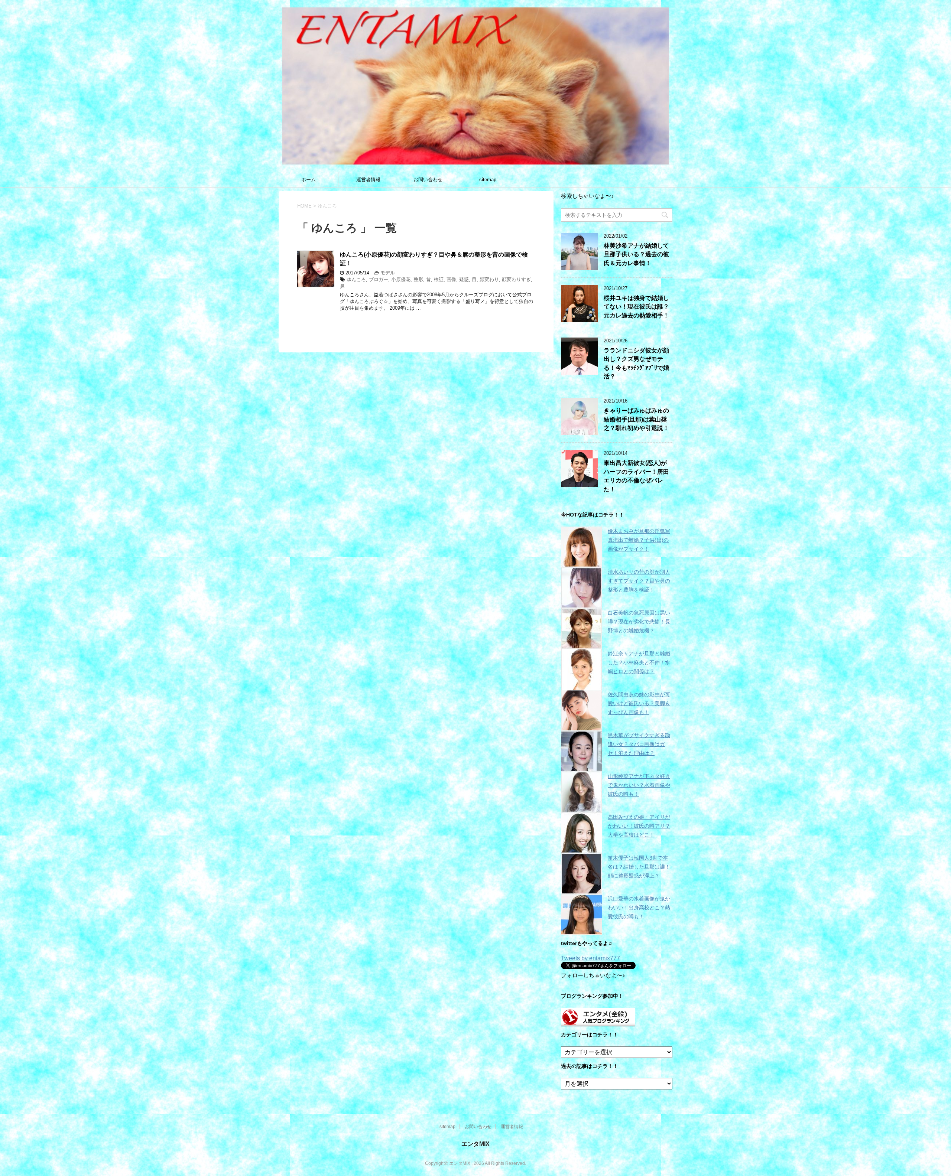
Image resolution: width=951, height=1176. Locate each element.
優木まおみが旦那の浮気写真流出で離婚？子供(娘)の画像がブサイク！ (639, 540)
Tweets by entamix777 (590, 958)
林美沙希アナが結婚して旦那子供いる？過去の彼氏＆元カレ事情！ (636, 254)
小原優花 (400, 279)
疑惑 (464, 279)
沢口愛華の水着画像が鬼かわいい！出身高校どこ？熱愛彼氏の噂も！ (639, 907)
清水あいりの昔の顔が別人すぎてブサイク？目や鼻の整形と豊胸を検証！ (639, 581)
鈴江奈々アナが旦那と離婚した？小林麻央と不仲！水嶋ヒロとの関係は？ (639, 662)
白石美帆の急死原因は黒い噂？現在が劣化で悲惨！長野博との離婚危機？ (639, 621)
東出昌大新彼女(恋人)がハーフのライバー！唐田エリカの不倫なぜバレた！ (636, 476)
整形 (418, 279)
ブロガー (378, 279)
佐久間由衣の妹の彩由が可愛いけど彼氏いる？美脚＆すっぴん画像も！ (639, 703)
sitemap (487, 179)
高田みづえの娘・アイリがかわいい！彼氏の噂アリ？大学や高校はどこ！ (639, 826)
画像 (451, 279)
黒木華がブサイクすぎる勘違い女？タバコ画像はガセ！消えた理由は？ (639, 744)
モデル (387, 273)
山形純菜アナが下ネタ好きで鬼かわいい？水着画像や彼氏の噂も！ (639, 785)
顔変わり (489, 279)
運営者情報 (368, 179)
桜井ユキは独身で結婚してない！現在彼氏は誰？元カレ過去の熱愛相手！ (636, 307)
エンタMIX (475, 1144)
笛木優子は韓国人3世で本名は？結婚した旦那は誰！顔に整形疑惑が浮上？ (639, 867)
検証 (439, 279)
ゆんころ (356, 279)
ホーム (308, 179)
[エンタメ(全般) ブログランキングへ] (598, 1023)
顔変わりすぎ (516, 279)
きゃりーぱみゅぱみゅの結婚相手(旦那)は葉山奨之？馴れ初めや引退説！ (636, 419)
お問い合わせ (427, 179)
